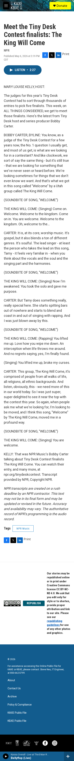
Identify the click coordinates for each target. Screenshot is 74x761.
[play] (5, 756)
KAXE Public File (17, 712)
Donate (62, 5)
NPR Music (23, 528)
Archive (12, 696)
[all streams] (69, 756)
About (11, 680)
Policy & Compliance (20, 704)
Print (65, 54)
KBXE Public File (17, 720)
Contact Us (14, 688)
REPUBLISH (34, 603)
